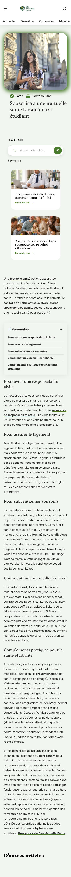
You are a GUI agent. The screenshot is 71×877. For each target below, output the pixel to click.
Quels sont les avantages (21, 308)
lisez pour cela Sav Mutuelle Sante (41, 833)
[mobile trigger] (7, 8)
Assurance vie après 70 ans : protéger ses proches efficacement (35, 244)
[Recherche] (64, 9)
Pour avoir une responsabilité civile (31, 337)
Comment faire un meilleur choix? (30, 358)
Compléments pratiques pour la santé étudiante (33, 366)
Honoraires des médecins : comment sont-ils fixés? (35, 196)
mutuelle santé (20, 278)
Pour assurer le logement (24, 344)
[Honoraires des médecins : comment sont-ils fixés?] (35, 179)
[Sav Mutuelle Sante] (27, 8)
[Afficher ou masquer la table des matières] (46, 329)
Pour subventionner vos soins (27, 351)
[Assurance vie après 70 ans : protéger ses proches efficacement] (35, 225)
